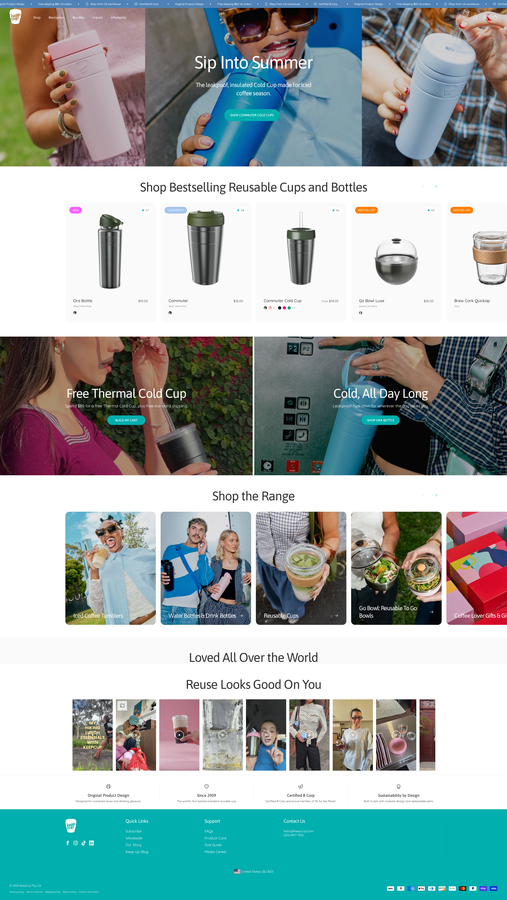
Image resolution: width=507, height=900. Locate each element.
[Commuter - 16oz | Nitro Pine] (206, 248)
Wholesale (134, 838)
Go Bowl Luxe (371, 303)
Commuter (178, 303)
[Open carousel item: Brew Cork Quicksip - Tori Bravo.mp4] (396, 735)
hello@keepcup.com (299, 831)
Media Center (216, 852)
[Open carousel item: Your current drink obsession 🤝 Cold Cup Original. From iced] (179, 735)
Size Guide (213, 845)
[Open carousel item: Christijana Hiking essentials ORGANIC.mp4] (92, 735)
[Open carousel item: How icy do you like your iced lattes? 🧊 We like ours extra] (223, 735)
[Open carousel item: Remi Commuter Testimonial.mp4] (266, 735)
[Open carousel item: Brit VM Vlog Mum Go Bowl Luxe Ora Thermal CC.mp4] (136, 735)
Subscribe (133, 831)
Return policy (69, 891)
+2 (293, 308)
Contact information (89, 891)
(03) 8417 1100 (294, 835)
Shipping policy (52, 891)
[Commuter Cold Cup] (301, 248)
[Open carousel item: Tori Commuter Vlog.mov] (309, 735)
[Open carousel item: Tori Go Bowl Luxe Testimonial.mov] (353, 735)
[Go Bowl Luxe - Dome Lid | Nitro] (396, 248)
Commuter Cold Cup (282, 300)
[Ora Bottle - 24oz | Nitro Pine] (110, 248)
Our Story (133, 845)
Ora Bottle (82, 303)
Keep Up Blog (137, 852)
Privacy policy (17, 891)
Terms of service (34, 891)
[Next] (436, 186)
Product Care (215, 838)
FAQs (209, 831)
